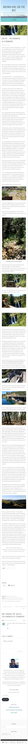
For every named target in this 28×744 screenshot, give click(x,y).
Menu (15, 19)
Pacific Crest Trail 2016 (11, 596)
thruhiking (18, 601)
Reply (24, 620)
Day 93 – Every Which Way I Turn (20, 607)
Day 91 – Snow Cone (7, 606)
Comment (19, 651)
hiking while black (14, 598)
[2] (2, 561)
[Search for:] (14, 726)
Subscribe (5, 699)
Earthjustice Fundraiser (14, 707)
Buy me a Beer (14, 712)
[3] (2, 568)
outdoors (20, 598)
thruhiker (14, 601)
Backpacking (7, 598)
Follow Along (14, 689)
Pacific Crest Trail (5, 599)
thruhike (9, 601)
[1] (2, 556)
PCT (20, 599)
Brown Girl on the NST (14, 8)
